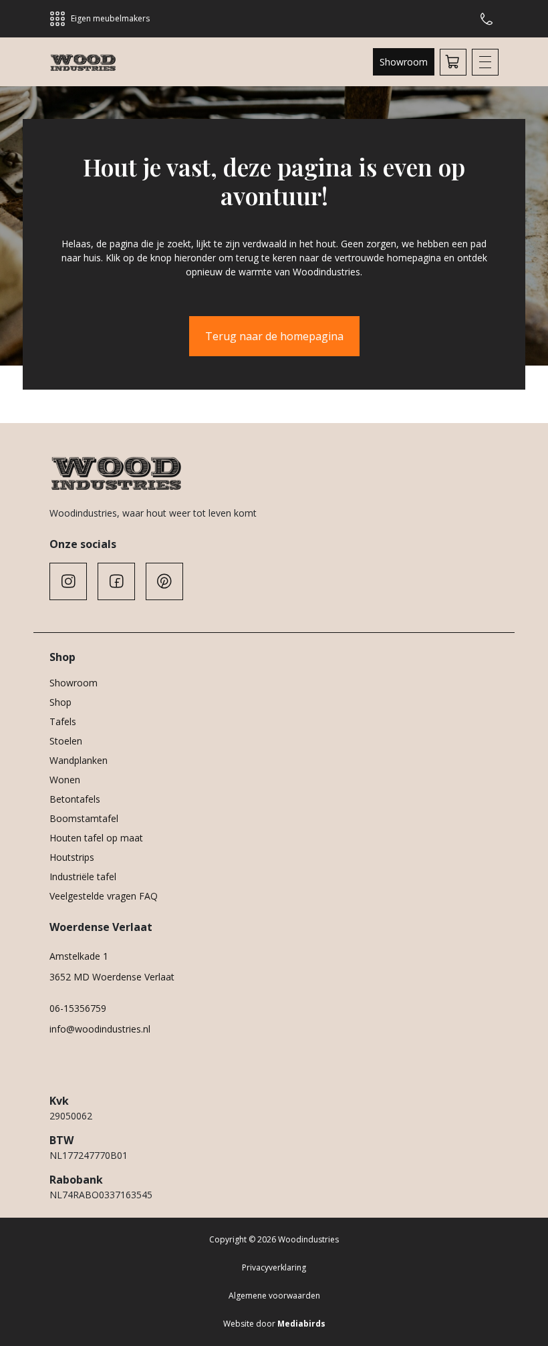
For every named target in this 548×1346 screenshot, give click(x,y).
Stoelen (65, 740)
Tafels (62, 721)
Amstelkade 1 (78, 956)
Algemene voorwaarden (274, 1295)
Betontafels (74, 799)
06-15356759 (77, 1008)
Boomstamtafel (83, 818)
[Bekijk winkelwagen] (453, 62)
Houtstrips (71, 857)
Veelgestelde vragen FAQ (103, 896)
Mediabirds (301, 1323)
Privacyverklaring (274, 1267)
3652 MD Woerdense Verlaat (111, 976)
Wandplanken (78, 760)
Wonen (64, 779)
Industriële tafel (82, 876)
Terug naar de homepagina (274, 336)
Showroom (404, 61)
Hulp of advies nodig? (489, 18)
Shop (60, 702)
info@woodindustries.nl (99, 1029)
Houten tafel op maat (96, 837)
